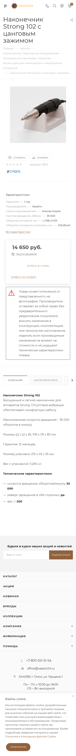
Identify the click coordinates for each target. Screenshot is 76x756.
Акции (8, 586)
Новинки (11, 596)
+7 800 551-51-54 (38, 660)
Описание (15, 380)
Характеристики (45, 380)
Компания (12, 626)
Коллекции (13, 616)
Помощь (10, 646)
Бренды (9, 606)
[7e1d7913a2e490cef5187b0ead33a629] (38, 114)
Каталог (10, 576)
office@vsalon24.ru (41, 668)
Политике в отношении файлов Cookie (30, 736)
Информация (14, 636)
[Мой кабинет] (62, 6)
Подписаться (61, 555)
